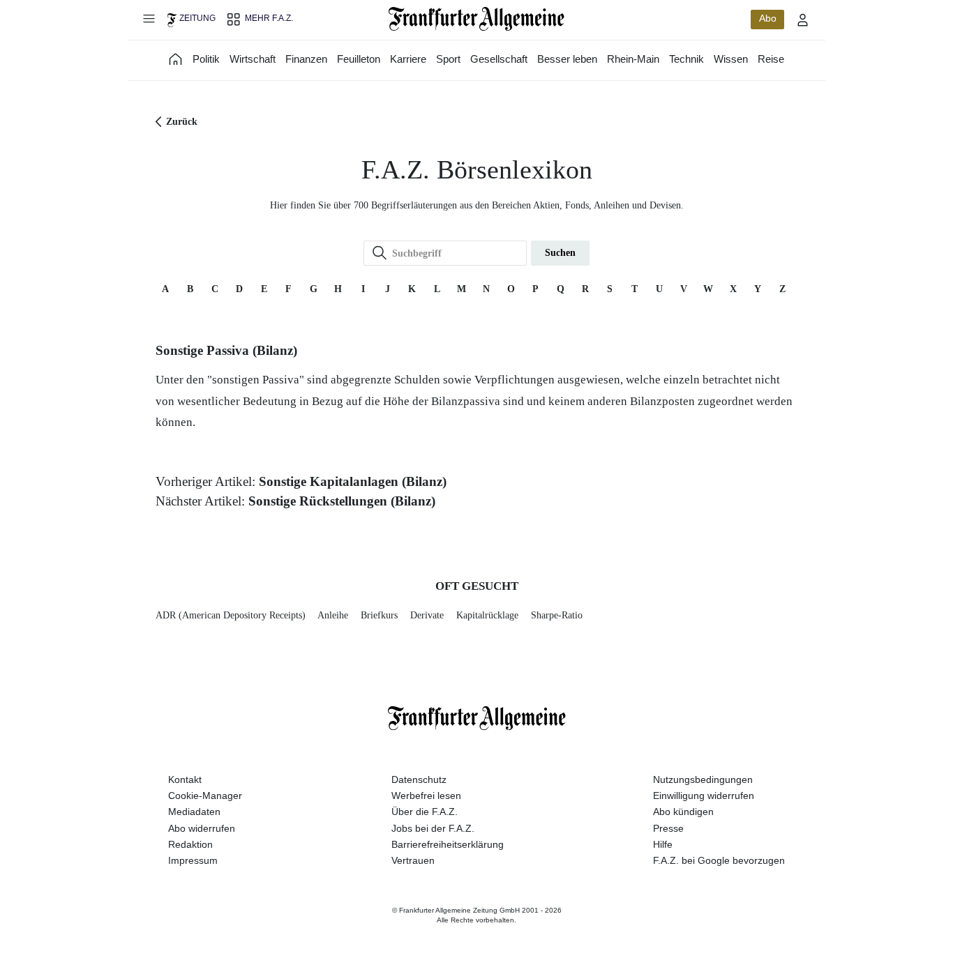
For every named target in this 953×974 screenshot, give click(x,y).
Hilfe (663, 844)
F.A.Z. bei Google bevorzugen (719, 860)
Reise (771, 59)
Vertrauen (413, 860)
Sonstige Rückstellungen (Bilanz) (341, 501)
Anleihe (332, 615)
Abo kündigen (683, 811)
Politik (206, 59)
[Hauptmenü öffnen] (149, 18)
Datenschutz (419, 779)
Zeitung (197, 18)
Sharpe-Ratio (557, 615)
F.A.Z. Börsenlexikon (476, 169)
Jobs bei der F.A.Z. (432, 828)
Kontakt (185, 779)
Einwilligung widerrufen (703, 795)
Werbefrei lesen (426, 795)
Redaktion (190, 844)
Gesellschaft (498, 59)
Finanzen (306, 59)
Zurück (181, 121)
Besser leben (567, 59)
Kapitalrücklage (487, 615)
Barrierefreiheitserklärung (447, 844)
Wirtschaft (253, 59)
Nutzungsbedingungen (703, 779)
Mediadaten (194, 811)
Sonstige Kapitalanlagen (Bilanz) (353, 481)
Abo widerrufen (201, 828)
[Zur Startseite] (477, 19)
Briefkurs (379, 615)
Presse (668, 828)
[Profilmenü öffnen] (803, 19)
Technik (686, 59)
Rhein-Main (633, 59)
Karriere (408, 59)
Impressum (193, 860)
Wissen (731, 59)
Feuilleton (358, 59)
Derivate (427, 615)
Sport (448, 59)
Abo (767, 18)
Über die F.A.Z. (424, 811)
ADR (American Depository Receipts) (231, 615)
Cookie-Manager (205, 795)
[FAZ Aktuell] (176, 59)
